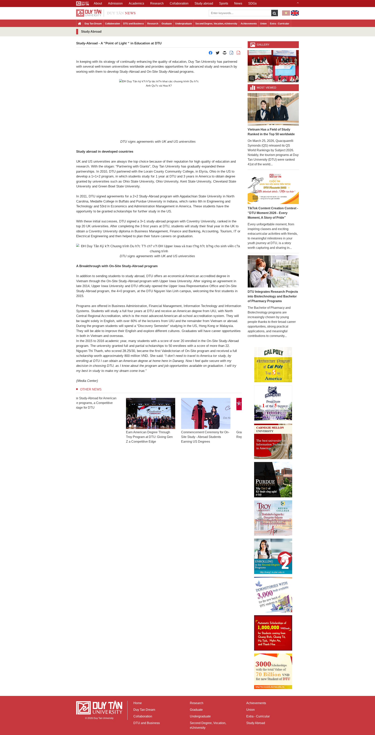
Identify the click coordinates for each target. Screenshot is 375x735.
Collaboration (112, 23)
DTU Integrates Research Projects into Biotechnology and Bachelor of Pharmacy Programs (273, 296)
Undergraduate (183, 23)
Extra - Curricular (279, 23)
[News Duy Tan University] (106, 12)
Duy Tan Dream (93, 23)
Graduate (167, 23)
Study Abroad (255, 723)
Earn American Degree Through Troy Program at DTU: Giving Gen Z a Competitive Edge (102, 437)
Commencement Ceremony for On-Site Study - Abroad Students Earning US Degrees (158, 437)
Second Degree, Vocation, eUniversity (216, 23)
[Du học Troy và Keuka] (273, 518)
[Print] (224, 54)
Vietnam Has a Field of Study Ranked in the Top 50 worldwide (271, 132)
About (98, 3)
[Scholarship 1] (273, 633)
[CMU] (273, 441)
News (238, 3)
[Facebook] (210, 54)
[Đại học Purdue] (273, 479)
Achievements (249, 23)
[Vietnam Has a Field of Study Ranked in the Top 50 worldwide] (273, 109)
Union (263, 23)
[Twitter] (217, 54)
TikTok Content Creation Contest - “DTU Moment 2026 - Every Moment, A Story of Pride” (273, 213)
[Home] (79, 24)
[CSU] (273, 364)
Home (137, 703)
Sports (223, 3)
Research (152, 23)
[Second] (273, 556)
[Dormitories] (273, 594)
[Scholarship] (273, 671)
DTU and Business (133, 23)
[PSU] (273, 403)
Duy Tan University (103, 718)
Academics (136, 3)
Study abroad (204, 3)
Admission (115, 3)
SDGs (252, 3)
